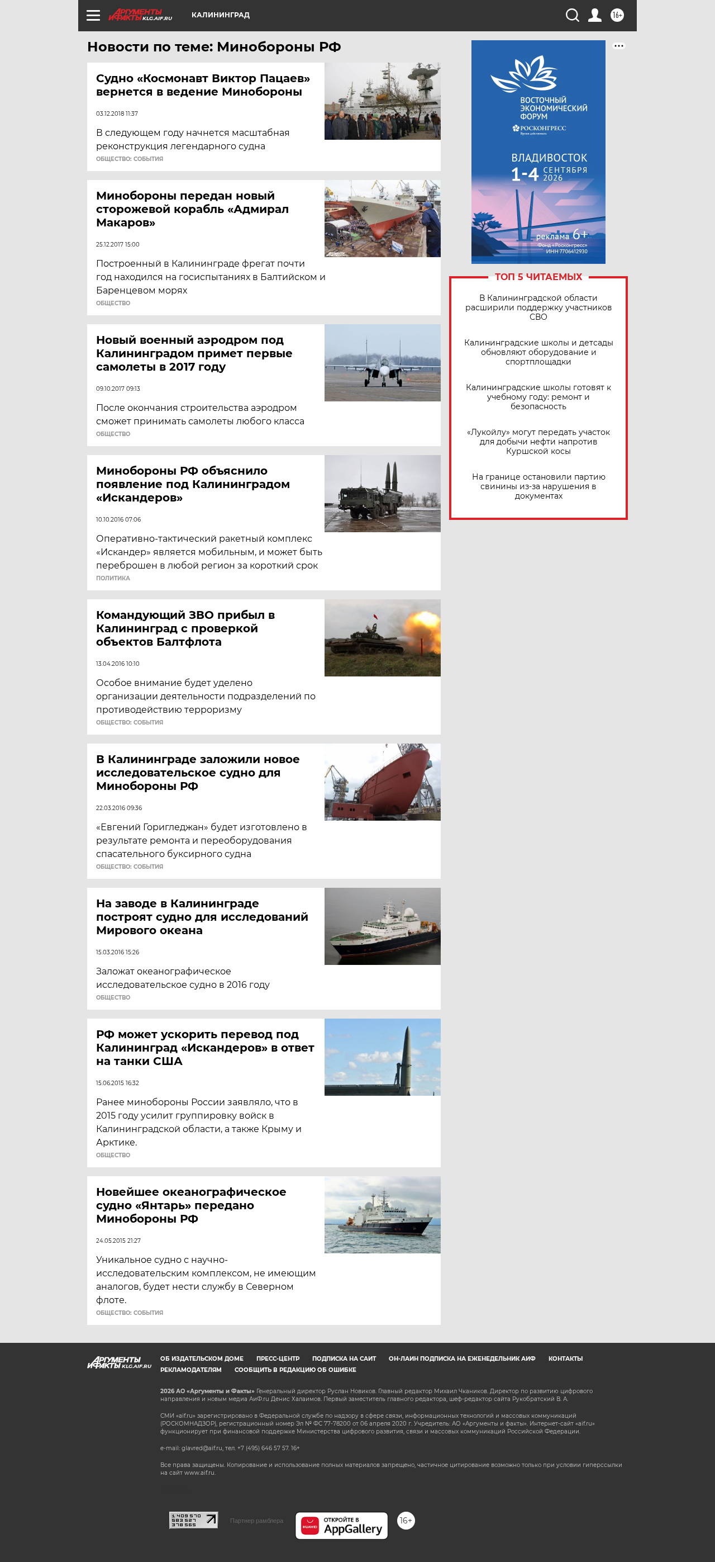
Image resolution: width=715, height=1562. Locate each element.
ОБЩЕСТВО (113, 303)
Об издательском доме (202, 1358)
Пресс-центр (277, 1358)
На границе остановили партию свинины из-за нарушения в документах (539, 486)
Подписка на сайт (344, 1358)
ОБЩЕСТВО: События (129, 159)
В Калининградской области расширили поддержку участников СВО (538, 308)
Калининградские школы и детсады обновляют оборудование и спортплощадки (538, 352)
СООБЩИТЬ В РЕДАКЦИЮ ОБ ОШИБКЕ (295, 1370)
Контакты (566, 1358)
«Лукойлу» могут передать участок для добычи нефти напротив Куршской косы (538, 442)
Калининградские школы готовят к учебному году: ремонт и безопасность (538, 397)
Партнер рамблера (256, 1520)
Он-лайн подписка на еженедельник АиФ (462, 1358)
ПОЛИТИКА (113, 578)
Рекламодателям (191, 1370)
